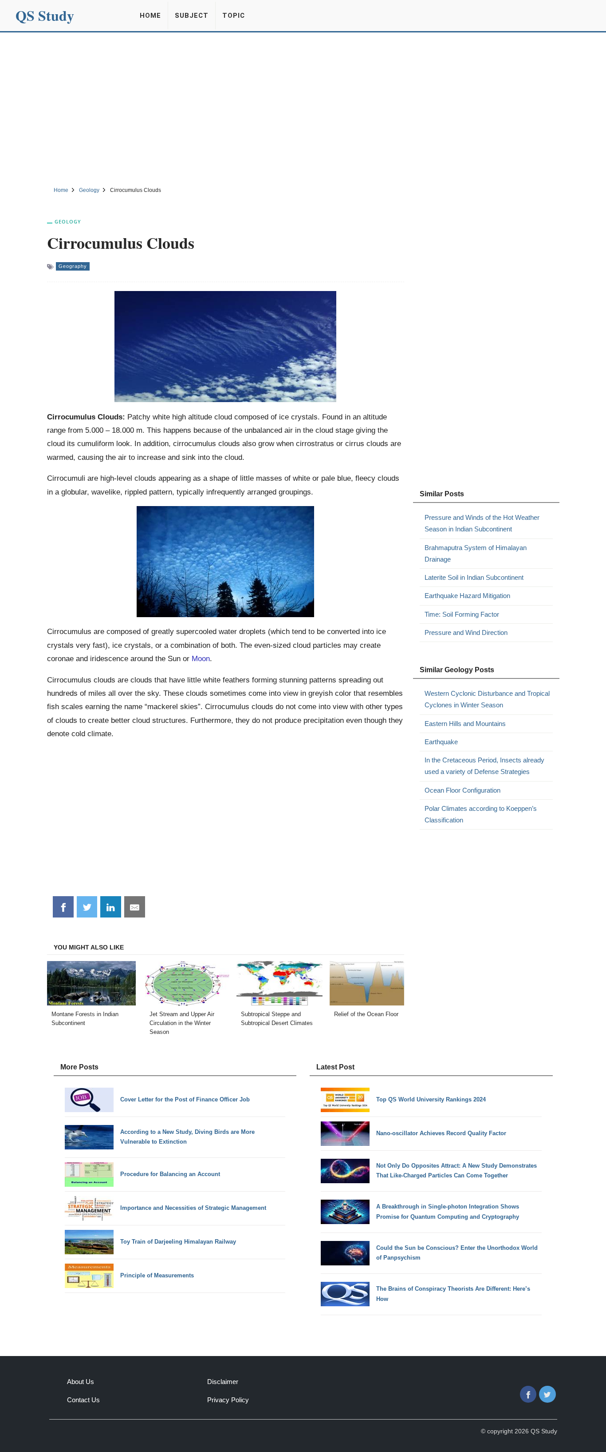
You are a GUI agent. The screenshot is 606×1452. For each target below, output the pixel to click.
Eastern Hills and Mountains (465, 723)
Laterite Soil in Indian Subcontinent (474, 577)
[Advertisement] (303, 108)
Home (150, 16)
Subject (192, 16)
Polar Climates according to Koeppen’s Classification (481, 814)
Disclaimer (222, 1381)
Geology (68, 221)
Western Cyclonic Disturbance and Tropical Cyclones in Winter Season (487, 699)
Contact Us (83, 1400)
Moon (201, 658)
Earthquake (441, 742)
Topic (233, 16)
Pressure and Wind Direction (466, 632)
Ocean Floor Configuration (462, 790)
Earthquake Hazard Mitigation (467, 595)
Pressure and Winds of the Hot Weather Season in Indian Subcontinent (482, 523)
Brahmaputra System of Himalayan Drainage (476, 553)
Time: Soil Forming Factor (462, 614)
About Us (80, 1381)
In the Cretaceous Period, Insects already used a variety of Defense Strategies (484, 765)
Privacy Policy (228, 1400)
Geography (73, 266)
